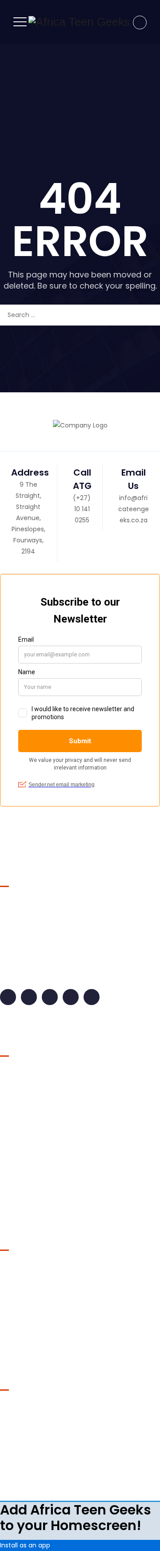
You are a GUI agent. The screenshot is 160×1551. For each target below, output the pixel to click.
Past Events (25, 1176)
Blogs (15, 1075)
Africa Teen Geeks (84, 1456)
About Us (56, 1483)
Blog (111, 1483)
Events (17, 1091)
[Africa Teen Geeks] (79, 22)
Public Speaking (31, 1193)
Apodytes (52, 1470)
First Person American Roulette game (58, 1310)
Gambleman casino (31, 1280)
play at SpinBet (23, 1339)
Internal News (27, 1125)
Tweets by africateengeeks (42, 1408)
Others (17, 1159)
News (15, 1142)
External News (28, 1108)
